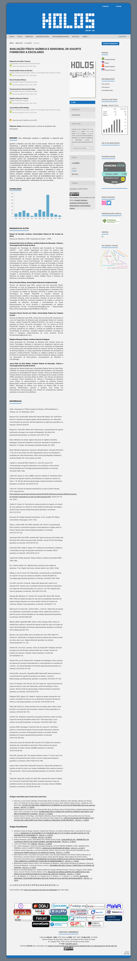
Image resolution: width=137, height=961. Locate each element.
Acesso (118, 6)
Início (12, 36)
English (106, 63)
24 (45, 885)
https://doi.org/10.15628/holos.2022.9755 (24, 120)
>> (58, 885)
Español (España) (109, 66)
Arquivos (29, 36)
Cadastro (105, 6)
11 (17, 885)
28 (54, 885)
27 (52, 885)
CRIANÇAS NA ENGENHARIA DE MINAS (56, 848)
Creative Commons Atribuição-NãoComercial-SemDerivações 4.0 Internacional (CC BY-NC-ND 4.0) (82, 946)
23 (43, 885)
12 (19, 885)
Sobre (84, 36)
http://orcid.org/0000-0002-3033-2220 (24, 112)
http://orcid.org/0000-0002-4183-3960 (24, 84)
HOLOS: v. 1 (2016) (63, 852)
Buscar (123, 36)
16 (28, 885)
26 (50, 885)
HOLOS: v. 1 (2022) (82, 820)
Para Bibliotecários (107, 90)
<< (11, 885)
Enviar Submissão (110, 43)
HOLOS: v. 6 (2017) (78, 848)
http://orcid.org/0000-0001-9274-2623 (24, 66)
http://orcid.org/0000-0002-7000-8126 (24, 75)
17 (30, 885)
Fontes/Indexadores (60, 36)
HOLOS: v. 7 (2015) (74, 874)
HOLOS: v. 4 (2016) (45, 844)
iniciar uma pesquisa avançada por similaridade (40, 890)
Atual (19, 36)
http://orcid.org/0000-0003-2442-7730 (24, 94)
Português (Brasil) (109, 59)
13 (22, 885)
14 (24, 885)
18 (32, 885)
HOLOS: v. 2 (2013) (46, 835)
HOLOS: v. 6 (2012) (45, 837)
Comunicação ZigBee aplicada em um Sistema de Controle (34, 852)
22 (41, 885)
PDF (74, 102)
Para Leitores (106, 84)
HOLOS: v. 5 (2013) (69, 842)
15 (26, 885)
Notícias (75, 36)
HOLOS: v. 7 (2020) (72, 861)
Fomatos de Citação (79, 148)
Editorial (34, 837)
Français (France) (109, 70)
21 (39, 885)
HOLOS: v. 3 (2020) (27, 807)
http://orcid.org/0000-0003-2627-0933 (24, 103)
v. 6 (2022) (28, 43)
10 (15, 885)
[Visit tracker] (102, 236)
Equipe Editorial (42, 36)
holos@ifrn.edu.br (71, 944)
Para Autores (105, 87)
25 (47, 885)
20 (37, 885)
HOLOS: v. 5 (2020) (46, 814)
